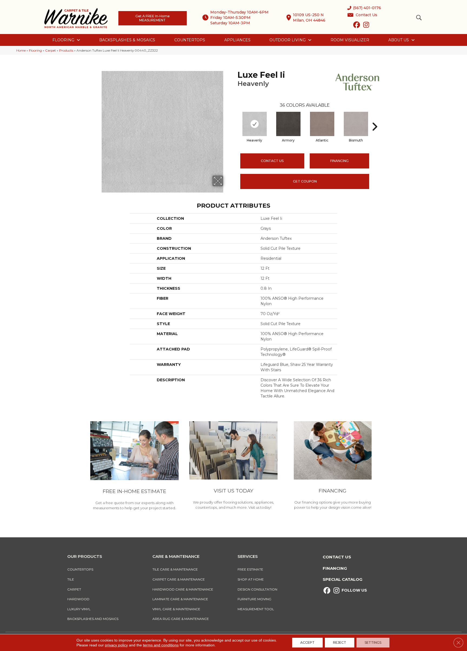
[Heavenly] (254, 123)
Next (375, 118)
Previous (235, 118)
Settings (373, 642)
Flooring (35, 50)
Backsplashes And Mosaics (92, 619)
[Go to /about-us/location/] (233, 466)
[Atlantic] (322, 123)
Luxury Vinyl (79, 609)
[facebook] (356, 25)
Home (21, 50)
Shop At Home (251, 579)
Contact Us (272, 161)
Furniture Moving (255, 599)
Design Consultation (257, 589)
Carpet (50, 50)
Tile (70, 579)
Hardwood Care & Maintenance (182, 589)
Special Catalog (342, 579)
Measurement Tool (256, 609)
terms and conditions (161, 645)
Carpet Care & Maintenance (178, 579)
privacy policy (116, 645)
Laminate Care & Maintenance (180, 599)
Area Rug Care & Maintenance (180, 619)
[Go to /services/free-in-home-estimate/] (134, 466)
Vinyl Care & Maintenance (176, 609)
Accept (307, 642)
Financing (335, 568)
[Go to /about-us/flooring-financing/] (332, 466)
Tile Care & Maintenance (175, 569)
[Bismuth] (355, 123)
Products (66, 50)
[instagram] (366, 25)
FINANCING (339, 161)
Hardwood (78, 599)
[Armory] (288, 123)
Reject (339, 642)
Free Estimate (250, 569)
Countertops (80, 569)
